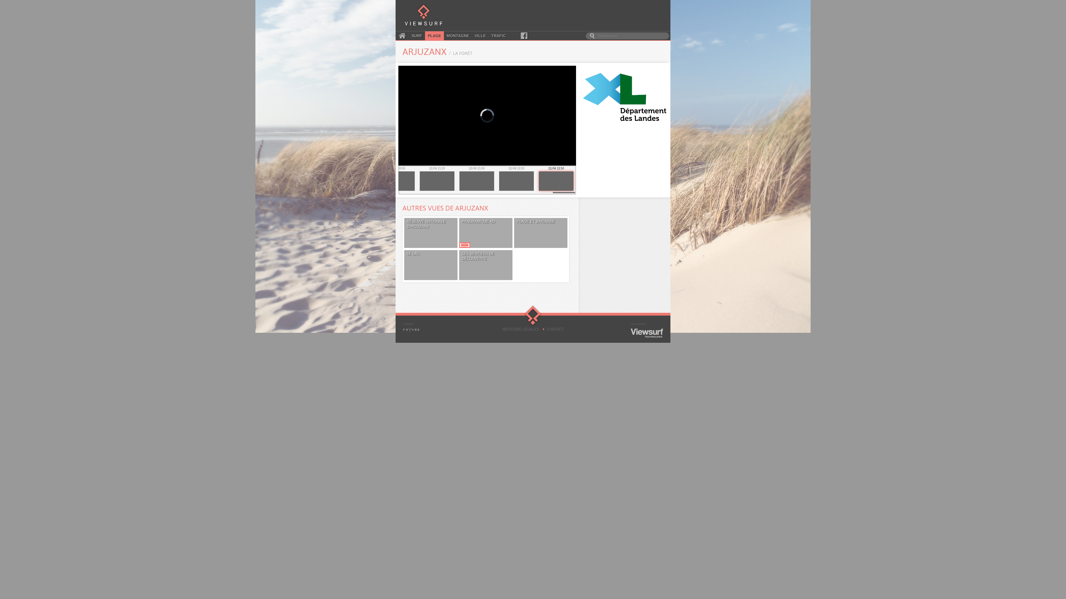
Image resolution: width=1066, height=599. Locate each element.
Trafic (498, 36)
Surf (417, 36)
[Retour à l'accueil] (423, 15)
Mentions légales (520, 329)
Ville (480, 36)
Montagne (458, 36)
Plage (434, 36)
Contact (555, 329)
